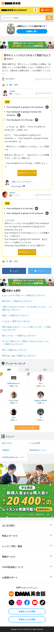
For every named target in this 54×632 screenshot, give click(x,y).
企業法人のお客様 (26, 611)
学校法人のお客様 (26, 619)
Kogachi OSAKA (40, 400)
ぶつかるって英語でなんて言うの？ (16, 321)
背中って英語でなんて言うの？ (14, 350)
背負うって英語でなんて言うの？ (15, 315)
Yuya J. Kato (13, 400)
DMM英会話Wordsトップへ (13, 457)
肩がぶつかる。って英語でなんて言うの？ (19, 335)
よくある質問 (34, 443)
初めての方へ (7, 443)
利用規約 (5, 450)
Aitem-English (16, 186)
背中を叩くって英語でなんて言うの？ (17, 301)
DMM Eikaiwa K (13, 383)
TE (41, 417)
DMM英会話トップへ (37, 450)
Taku (13, 417)
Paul (40, 383)
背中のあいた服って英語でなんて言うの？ (19, 355)
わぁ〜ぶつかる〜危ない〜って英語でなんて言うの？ (23, 295)
